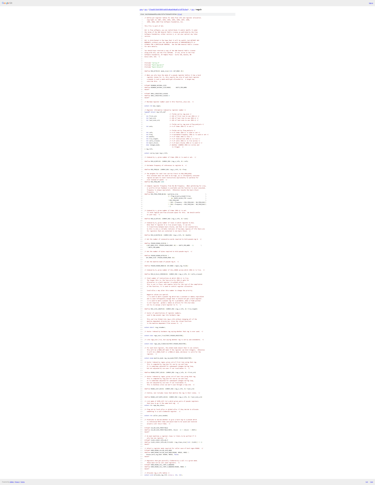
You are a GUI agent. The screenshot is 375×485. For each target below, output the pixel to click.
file (179, 14)
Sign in (371, 3)
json (371, 482)
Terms (23, 482)
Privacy (17, 482)
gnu (141, 9)
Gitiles (12, 482)
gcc (146, 9)
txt (367, 482)
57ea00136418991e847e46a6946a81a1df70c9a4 (168, 9)
